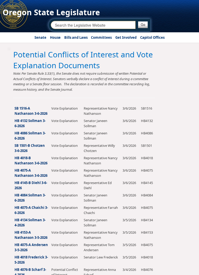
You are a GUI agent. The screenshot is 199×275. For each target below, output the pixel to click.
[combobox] (93, 25)
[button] (143, 25)
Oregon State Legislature (51, 12)
